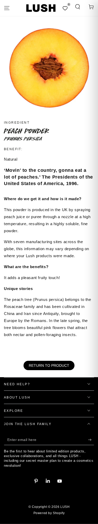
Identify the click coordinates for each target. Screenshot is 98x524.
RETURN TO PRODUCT (49, 365)
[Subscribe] (91, 440)
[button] (77, 6)
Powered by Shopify (49, 513)
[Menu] (7, 8)
